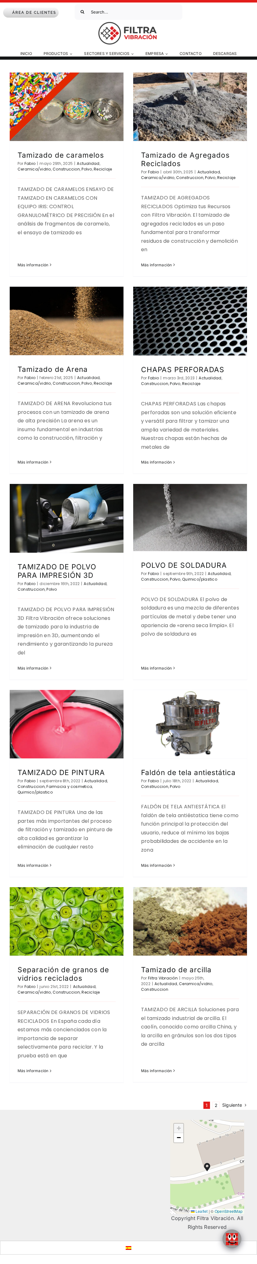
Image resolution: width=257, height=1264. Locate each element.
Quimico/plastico (199, 579)
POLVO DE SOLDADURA (184, 565)
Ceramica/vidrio (34, 169)
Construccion (66, 169)
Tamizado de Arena (53, 369)
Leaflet (201, 1211)
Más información (33, 265)
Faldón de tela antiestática (188, 772)
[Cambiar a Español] (128, 1247)
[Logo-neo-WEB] (128, 24)
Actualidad (88, 163)
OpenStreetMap (229, 1211)
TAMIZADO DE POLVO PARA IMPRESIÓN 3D (57, 570)
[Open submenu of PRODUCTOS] (72, 54)
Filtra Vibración (163, 978)
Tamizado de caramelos (61, 155)
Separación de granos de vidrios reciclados (63, 973)
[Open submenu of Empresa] (167, 54)
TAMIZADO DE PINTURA (61, 772)
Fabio (29, 163)
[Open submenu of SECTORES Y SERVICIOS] (133, 54)
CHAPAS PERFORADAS (182, 369)
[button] (207, 1167)
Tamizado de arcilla (176, 969)
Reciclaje (103, 169)
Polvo (86, 169)
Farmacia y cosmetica (69, 786)
